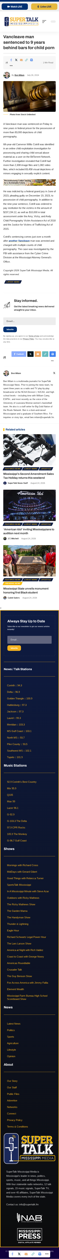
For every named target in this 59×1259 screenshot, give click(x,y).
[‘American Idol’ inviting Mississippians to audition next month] (29, 505)
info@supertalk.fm (29, 1204)
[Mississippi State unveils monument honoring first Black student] (29, 560)
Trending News (12, 583)
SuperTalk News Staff (18, 483)
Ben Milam (19, 75)
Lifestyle (46, 469)
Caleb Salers (14, 598)
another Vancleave (19, 240)
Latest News (13, 282)
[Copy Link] (26, 59)
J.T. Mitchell (13, 538)
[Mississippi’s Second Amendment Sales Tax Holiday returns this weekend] (29, 450)
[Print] (31, 59)
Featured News (12, 469)
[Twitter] (54, 373)
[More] (11, 65)
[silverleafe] (29, 182)
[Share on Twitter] (16, 59)
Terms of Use (34, 336)
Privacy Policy (28, 339)
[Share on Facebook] (11, 59)
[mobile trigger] (45, 21)
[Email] (21, 59)
